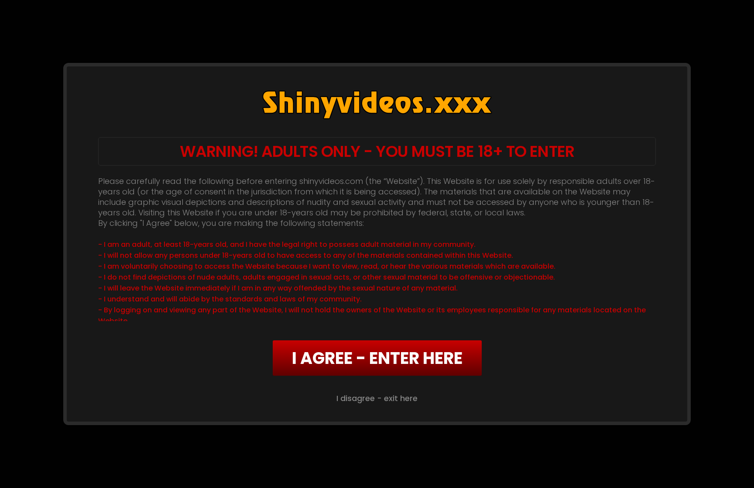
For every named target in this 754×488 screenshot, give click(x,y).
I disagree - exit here (377, 398)
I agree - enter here (377, 358)
